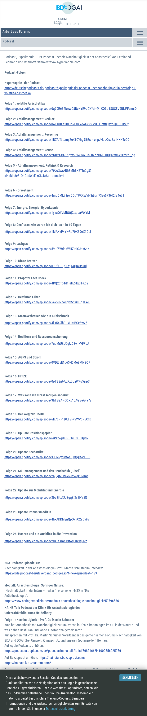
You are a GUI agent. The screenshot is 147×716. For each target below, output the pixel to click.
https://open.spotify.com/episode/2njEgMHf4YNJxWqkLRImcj (46, 476)
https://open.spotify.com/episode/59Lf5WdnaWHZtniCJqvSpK (46, 249)
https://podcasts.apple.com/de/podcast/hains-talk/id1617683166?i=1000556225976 (62, 651)
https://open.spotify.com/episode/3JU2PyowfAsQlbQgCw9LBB (47, 457)
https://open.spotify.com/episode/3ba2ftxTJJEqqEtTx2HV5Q (45, 497)
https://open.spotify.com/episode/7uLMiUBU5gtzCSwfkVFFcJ (46, 343)
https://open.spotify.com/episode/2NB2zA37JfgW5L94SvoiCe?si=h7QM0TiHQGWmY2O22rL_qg (69, 155)
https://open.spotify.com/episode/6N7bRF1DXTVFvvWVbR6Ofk (47, 419)
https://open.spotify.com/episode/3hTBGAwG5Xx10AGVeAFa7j (47, 400)
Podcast (8, 41)
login (58, 22)
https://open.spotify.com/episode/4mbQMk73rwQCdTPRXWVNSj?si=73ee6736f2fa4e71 (64, 195)
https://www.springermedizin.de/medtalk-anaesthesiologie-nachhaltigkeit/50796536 (61, 601)
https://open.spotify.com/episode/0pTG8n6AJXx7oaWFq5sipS (47, 381)
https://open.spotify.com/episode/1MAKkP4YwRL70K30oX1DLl (47, 232)
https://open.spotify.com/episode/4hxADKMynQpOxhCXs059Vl (47, 519)
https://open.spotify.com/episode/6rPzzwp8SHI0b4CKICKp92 (46, 438)
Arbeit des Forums (16, 31)
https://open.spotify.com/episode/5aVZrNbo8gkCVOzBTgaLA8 (47, 302)
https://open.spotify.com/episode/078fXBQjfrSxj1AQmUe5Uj (45, 266)
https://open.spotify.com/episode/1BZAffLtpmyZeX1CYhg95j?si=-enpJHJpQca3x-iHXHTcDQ (67, 140)
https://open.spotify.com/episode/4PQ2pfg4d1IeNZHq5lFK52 (46, 283)
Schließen (130, 677)
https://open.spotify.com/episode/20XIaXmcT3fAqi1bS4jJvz (45, 541)
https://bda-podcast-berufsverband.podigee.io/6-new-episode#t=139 (50, 573)
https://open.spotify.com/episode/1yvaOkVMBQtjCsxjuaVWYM (47, 213)
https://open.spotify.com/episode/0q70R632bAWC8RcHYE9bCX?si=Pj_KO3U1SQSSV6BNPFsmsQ (70, 109)
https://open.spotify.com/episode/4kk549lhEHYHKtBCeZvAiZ (45, 323)
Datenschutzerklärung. (61, 709)
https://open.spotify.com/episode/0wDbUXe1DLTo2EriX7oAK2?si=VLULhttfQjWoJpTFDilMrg (66, 124)
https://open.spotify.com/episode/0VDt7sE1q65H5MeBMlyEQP (47, 362)
